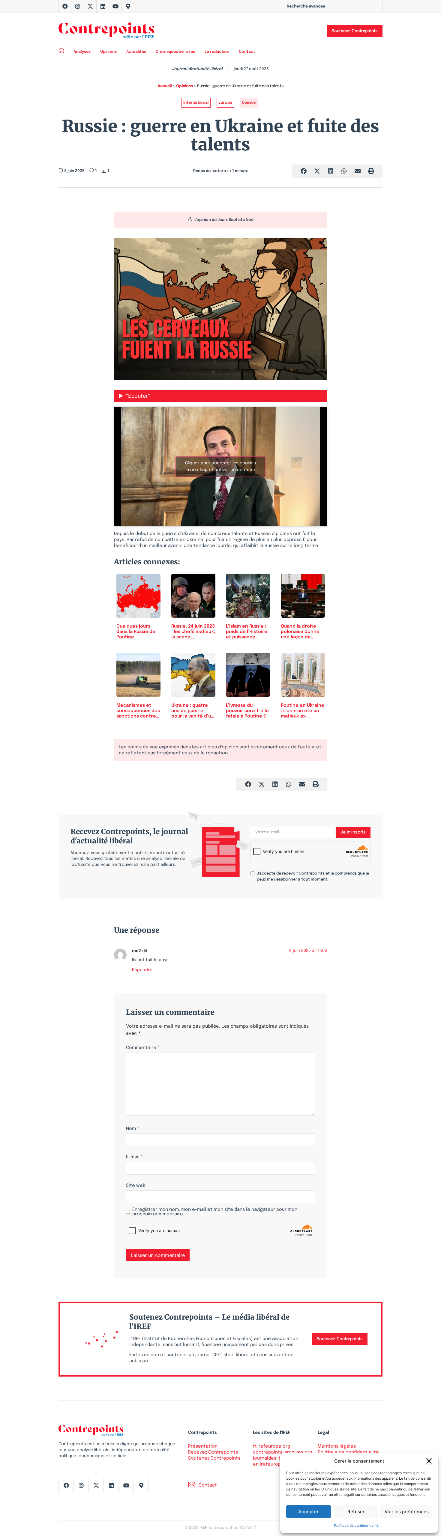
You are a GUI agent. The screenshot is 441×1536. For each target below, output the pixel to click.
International (196, 103)
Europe (225, 103)
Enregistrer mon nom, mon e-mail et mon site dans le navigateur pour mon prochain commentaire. (214, 1212)
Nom (132, 1129)
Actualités (136, 52)
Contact (247, 52)
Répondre (142, 970)
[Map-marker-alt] (128, 6)
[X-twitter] (90, 6)
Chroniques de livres (175, 52)
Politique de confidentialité (356, 1525)
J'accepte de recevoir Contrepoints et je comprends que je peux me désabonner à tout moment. (313, 876)
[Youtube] (115, 6)
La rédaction (217, 52)
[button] (429, 1461)
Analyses (82, 52)
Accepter (308, 1511)
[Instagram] (77, 6)
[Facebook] (65, 6)
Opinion (249, 103)
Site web (136, 1186)
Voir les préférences (407, 1511)
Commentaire (143, 1048)
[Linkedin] (103, 6)
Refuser (355, 1511)
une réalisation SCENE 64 (233, 1528)
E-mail (134, 1157)
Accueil (165, 86)
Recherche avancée (306, 6)
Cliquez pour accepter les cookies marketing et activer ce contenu (220, 466)
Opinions (108, 52)
